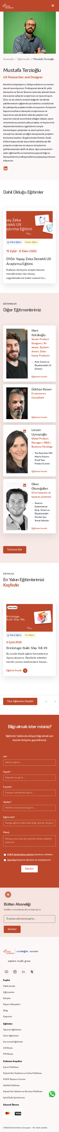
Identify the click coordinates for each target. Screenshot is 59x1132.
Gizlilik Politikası (11, 1086)
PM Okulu (8, 1054)
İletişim (7, 998)
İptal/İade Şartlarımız (14, 1098)
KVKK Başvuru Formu (14, 1079)
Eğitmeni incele (39, 377)
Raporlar (7, 1017)
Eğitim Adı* (9, 817)
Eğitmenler (23, 59)
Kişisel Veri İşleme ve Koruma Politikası (22, 1092)
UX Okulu (8, 1048)
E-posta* (7, 787)
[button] (53, 6)
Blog (5, 1011)
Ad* (5, 757)
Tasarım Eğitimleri (12, 1030)
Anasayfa (8, 59)
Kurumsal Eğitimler (13, 1042)
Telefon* (7, 802)
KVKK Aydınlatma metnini (20, 855)
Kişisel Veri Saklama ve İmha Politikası (22, 1073)
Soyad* (7, 772)
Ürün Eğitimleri (11, 1036)
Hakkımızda (9, 986)
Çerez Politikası (11, 1067)
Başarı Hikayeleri (11, 1004)
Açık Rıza (11, 860)
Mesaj (6, 832)
